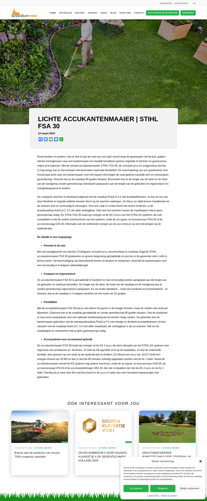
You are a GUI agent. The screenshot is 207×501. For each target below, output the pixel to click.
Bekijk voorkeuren (189, 488)
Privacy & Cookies (169, 495)
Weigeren (163, 488)
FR (194, 3)
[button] (200, 461)
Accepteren (136, 488)
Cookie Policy (153, 495)
